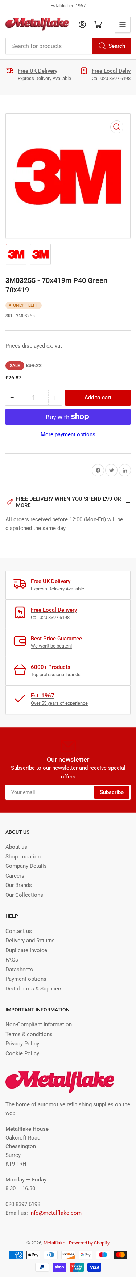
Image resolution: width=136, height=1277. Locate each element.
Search (116, 46)
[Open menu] (123, 25)
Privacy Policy (22, 1043)
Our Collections (24, 895)
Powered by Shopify (89, 1243)
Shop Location (23, 856)
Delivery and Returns (30, 940)
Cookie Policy (22, 1053)
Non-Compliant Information (38, 1024)
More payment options (68, 434)
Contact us (18, 931)
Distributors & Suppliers (34, 988)
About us (16, 847)
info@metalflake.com (55, 1213)
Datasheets (19, 969)
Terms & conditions (29, 1034)
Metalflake (54, 1243)
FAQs (11, 959)
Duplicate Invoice (26, 950)
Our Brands (18, 885)
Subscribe (112, 792)
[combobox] (68, 46)
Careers (14, 876)
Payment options (25, 979)
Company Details (26, 866)
